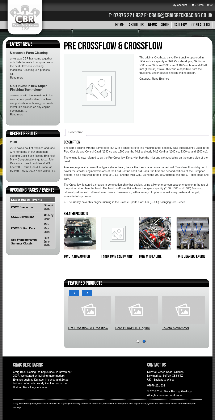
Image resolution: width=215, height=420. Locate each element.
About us (136, 24)
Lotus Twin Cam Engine (153, 328)
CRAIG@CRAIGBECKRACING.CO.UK (180, 15)
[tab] (137, 341)
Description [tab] (75, 132)
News (152, 24)
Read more (16, 77)
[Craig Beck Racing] (25, 38)
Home (119, 24)
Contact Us (200, 24)
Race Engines (160, 78)
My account (180, 4)
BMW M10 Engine (102, 328)
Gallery (180, 24)
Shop (165, 24)
